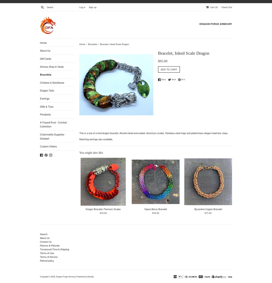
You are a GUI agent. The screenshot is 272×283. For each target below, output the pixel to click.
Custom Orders (48, 146)
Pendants (45, 114)
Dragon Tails (47, 90)
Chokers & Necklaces (52, 82)
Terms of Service (49, 256)
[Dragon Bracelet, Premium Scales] (103, 182)
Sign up (92, 7)
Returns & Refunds (50, 245)
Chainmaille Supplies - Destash (52, 136)
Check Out (226, 7)
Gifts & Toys (46, 106)
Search (43, 234)
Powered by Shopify (85, 276)
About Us (45, 50)
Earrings (44, 98)
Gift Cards (45, 58)
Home (43, 43)
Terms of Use (47, 253)
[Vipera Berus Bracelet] (155, 182)
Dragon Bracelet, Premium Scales (103, 209)
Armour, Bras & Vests (52, 67)
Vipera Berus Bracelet (155, 209)
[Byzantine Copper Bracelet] (208, 182)
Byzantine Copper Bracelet (208, 209)
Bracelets (45, 74)
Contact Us (46, 241)
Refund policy (47, 260)
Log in (82, 7)
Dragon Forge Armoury (66, 276)
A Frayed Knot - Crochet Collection (53, 124)
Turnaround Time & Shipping (54, 249)
